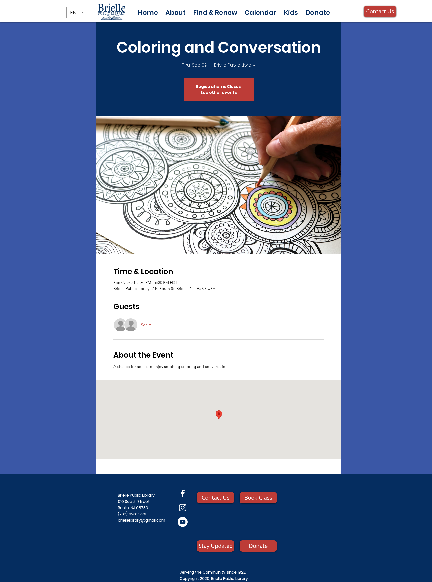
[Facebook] (183, 493)
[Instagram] (183, 508)
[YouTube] (183, 522)
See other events (218, 92)
